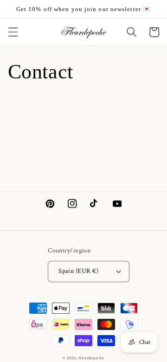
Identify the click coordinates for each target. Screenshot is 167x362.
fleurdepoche (91, 358)
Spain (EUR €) (78, 270)
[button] (12, 32)
